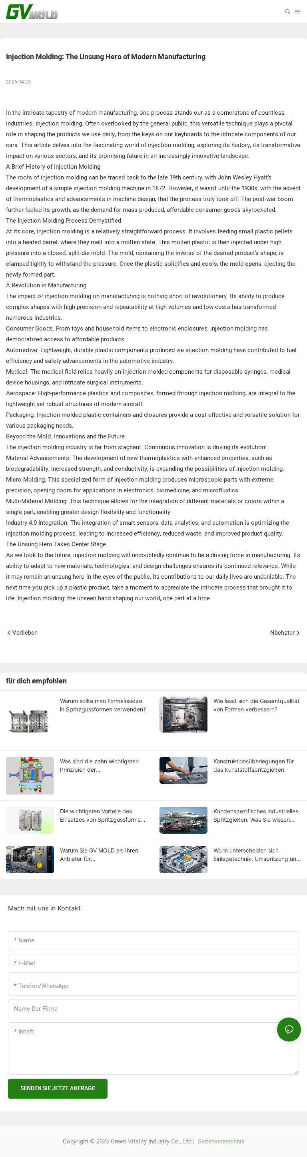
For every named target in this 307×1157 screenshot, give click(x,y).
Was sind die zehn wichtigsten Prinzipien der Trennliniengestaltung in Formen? (103, 766)
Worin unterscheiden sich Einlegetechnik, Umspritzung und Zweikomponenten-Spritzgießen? (257, 855)
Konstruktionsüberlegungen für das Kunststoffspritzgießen (253, 765)
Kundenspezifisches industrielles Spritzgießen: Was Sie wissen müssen (255, 816)
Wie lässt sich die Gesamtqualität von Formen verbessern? (256, 705)
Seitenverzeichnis (220, 1141)
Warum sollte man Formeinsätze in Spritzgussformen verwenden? (103, 705)
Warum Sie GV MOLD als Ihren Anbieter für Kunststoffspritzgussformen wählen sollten (99, 855)
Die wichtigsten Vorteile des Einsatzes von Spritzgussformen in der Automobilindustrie (102, 816)
